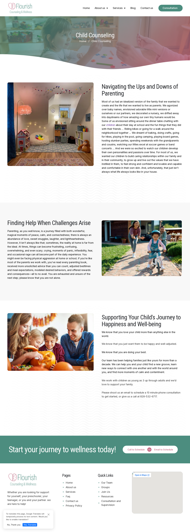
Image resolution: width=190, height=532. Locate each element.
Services (118, 8)
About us (100, 8)
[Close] (48, 514)
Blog (133, 8)
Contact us (146, 8)
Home (86, 8)
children (110, 124)
